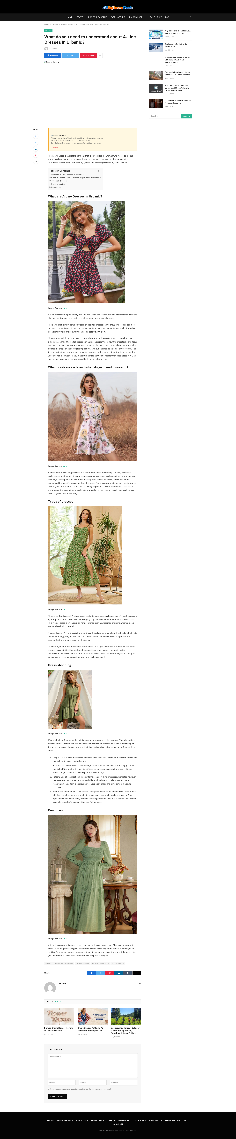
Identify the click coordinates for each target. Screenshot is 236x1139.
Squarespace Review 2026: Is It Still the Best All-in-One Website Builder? (178, 59)
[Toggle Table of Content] (98, 171)
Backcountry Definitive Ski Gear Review (176, 45)
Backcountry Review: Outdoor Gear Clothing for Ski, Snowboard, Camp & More (125, 1031)
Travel (80, 17)
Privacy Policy (98, 1120)
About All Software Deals (60, 1120)
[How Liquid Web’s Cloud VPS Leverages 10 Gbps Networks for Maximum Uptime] (156, 88)
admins (54, 48)
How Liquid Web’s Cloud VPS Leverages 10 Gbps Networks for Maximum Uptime (177, 88)
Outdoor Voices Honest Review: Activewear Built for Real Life (178, 73)
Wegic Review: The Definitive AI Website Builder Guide (178, 32)
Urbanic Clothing (82, 963)
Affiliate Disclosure (119, 1120)
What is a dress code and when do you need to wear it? (76, 178)
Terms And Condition (175, 1120)
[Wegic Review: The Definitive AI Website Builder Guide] (156, 34)
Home (69, 17)
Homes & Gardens (97, 17)
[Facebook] (35, 136)
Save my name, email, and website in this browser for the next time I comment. (80, 1089)
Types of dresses (59, 181)
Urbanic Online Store (100, 963)
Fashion (48, 30)
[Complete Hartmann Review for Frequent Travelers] (156, 103)
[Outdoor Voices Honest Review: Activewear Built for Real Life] (156, 75)
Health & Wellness (159, 17)
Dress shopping (58, 184)
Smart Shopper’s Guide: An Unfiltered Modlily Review (90, 1029)
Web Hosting (118, 17)
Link (65, 308)
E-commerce (135, 17)
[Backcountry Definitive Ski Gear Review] (156, 47)
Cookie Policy (139, 1120)
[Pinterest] (35, 155)
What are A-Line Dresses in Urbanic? (67, 175)
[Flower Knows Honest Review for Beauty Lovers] (59, 1016)
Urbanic (48, 963)
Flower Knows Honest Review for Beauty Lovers (58, 1029)
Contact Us (82, 1120)
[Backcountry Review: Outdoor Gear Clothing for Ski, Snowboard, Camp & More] (126, 1016)
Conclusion (56, 187)
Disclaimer (117, 1124)
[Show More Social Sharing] (100, 55)
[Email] (35, 161)
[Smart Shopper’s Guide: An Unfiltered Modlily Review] (93, 1016)
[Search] (190, 17)
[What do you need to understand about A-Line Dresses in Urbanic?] (92, 92)
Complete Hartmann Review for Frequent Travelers (178, 101)
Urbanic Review (118, 963)
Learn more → (55, 148)
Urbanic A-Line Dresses (64, 963)
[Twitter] (35, 142)
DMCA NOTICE (155, 1120)
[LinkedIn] (35, 148)
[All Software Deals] (118, 7)
